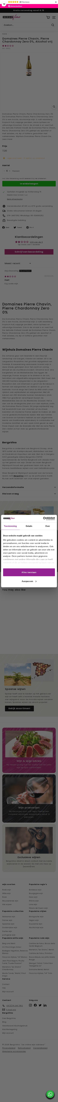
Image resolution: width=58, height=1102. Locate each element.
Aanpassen (27, 581)
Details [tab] (29, 526)
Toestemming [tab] (10, 526)
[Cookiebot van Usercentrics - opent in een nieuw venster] (43, 518)
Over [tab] (47, 526)
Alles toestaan (29, 572)
